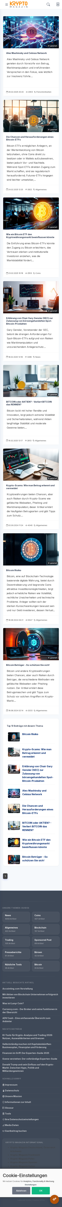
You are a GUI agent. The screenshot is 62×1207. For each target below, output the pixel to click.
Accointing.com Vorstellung (17, 988)
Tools (8, 1113)
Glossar (9, 1108)
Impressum (11, 1084)
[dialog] (31, 1183)
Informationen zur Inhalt (18, 1102)
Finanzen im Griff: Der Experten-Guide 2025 (25, 1053)
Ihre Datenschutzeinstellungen (22, 1119)
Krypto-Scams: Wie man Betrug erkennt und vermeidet (36, 753)
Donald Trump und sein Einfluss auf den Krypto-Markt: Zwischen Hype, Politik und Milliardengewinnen (28, 1067)
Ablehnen (21, 1190)
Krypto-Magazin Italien (22, 1166)
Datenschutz (12, 1090)
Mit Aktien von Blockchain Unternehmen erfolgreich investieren (30, 996)
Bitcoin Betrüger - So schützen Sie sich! (28, 665)
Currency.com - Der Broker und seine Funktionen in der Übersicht (29, 1011)
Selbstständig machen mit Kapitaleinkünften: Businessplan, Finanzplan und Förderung (26, 1046)
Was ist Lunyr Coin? (13, 1003)
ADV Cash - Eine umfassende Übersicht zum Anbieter (26, 1020)
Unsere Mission (13, 1096)
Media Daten (12, 1125)
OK (40, 1190)
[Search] (48, 4)
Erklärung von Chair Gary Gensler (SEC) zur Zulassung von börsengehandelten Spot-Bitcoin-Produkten (29, 321)
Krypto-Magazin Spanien (23, 1162)
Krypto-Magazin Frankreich (25, 1155)
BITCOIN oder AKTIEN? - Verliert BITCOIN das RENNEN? (36, 826)
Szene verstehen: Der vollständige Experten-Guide (29, 1058)
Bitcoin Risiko (13, 570)
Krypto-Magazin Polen (22, 1158)
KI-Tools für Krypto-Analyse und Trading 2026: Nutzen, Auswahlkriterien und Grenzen (27, 1037)
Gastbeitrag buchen (16, 1131)
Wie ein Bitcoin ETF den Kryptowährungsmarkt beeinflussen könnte (30, 235)
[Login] (57, 5)
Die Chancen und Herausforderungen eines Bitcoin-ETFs (37, 809)
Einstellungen (30, 1185)
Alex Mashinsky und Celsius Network (26, 53)
